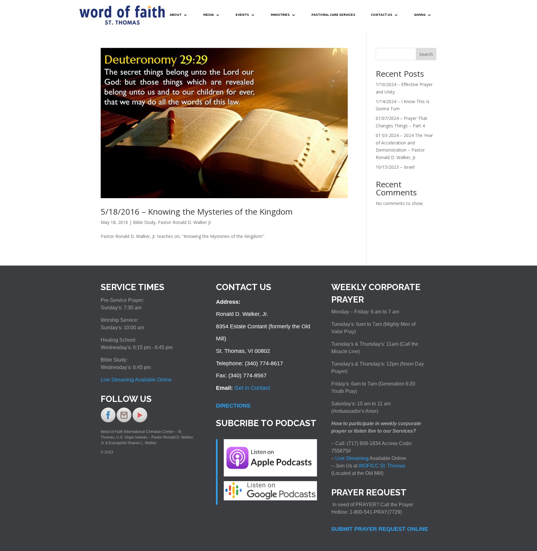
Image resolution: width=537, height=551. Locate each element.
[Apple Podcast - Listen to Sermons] (270, 474)
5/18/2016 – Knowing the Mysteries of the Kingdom (197, 211)
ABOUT (175, 15)
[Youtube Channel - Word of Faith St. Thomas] (139, 421)
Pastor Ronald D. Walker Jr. (185, 222)
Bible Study (144, 222)
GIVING (419, 15)
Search (426, 54)
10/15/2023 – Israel (395, 167)
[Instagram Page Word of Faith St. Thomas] (124, 421)
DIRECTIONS (233, 406)
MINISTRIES (280, 15)
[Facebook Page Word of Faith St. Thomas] (108, 421)
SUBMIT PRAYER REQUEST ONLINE (379, 529)
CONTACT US (381, 15)
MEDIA (208, 15)
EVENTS (242, 15)
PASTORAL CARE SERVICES (333, 15)
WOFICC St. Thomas (382, 465)
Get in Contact (252, 388)
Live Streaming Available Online (136, 379)
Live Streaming (351, 458)
